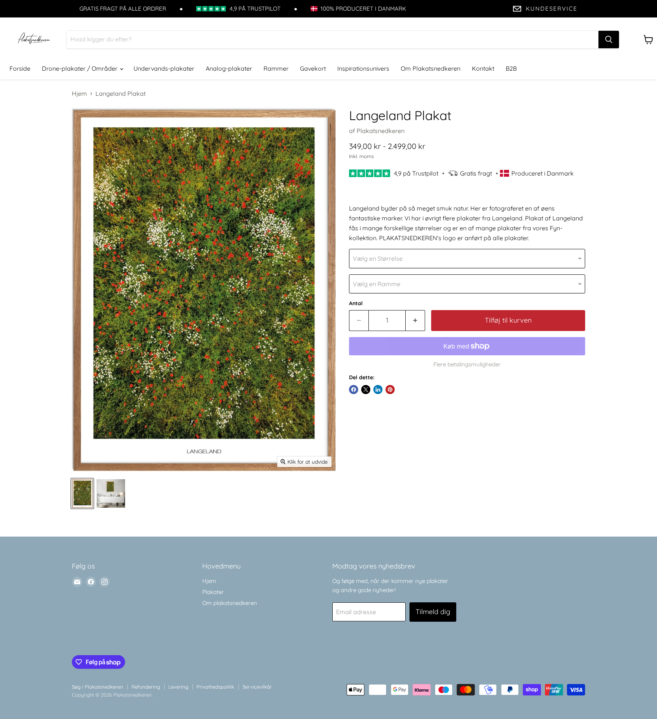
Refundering (146, 687)
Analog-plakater (229, 68)
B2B (511, 68)
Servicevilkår (257, 687)
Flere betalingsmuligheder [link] (467, 364)
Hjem (79, 93)
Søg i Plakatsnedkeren (97, 687)
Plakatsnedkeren (381, 131)
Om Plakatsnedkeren (430, 68)
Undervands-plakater (163, 68)
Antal (356, 303)
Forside (20, 68)
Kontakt (483, 68)
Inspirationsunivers (363, 68)
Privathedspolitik (215, 687)
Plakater (213, 591)
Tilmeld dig (433, 611)
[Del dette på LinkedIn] (377, 389)
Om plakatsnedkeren (229, 603)
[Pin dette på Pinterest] (390, 389)
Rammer (276, 68)
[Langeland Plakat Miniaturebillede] (82, 493)
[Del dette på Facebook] (353, 389)
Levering (178, 687)
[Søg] (608, 39)
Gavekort (313, 68)
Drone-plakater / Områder (80, 68)
